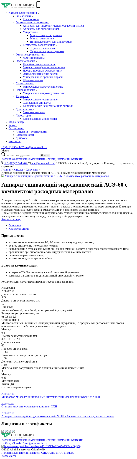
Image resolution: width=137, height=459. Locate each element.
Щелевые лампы (33, 80)
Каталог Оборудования (23, 12)
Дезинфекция (24, 109)
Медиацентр (16, 121)
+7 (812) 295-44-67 (12, 147)
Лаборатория (24, 115)
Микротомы (30, 32)
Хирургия (22, 96)
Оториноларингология (30, 54)
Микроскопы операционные (40, 99)
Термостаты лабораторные (39, 44)
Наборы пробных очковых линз (42, 70)
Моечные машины (34, 112)
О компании (16, 128)
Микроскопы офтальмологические (44, 67)
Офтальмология (26, 60)
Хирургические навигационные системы (48, 105)
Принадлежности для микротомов (51, 41)
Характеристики (19, 228)
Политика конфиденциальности (20, 452)
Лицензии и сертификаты (31, 131)
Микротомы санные (42, 38)
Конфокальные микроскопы (40, 118)
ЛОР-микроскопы (34, 57)
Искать (45, 155)
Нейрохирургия (26, 89)
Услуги (13, 125)
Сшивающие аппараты (37, 102)
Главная (6, 169)
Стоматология (25, 83)
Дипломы (21, 138)
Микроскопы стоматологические (43, 86)
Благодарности (25, 134)
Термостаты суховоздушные (47, 51)
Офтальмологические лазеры (40, 73)
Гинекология (24, 15)
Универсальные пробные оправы (43, 76)
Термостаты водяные (42, 48)
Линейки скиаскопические (39, 64)
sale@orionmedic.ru (35, 147)
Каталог (19, 169)
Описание (15, 225)
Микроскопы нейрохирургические (44, 93)
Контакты (15, 141)
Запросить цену (11, 219)
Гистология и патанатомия (32, 22)
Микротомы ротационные (46, 35)
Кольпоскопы (31, 19)
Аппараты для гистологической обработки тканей (53, 25)
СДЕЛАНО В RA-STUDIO (57, 452)
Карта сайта (8, 455)
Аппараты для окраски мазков (41, 28)
